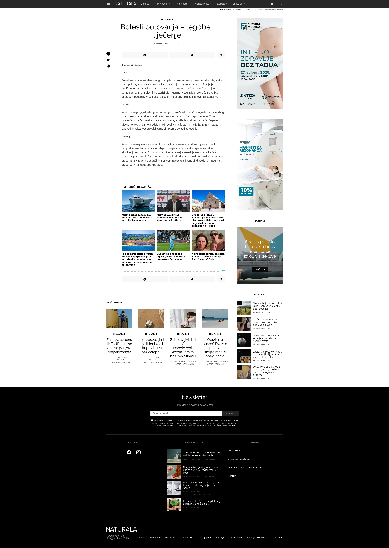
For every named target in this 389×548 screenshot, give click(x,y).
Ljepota (221, 3)
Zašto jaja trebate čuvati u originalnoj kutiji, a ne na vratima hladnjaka (267, 354)
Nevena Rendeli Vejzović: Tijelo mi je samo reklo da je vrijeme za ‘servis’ (202, 485)
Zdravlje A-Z (249, 9)
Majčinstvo (236, 537)
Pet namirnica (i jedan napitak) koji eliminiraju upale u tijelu (201, 502)
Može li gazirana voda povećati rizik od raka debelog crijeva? (265, 322)
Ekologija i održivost (257, 537)
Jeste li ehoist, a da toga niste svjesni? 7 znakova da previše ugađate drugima (266, 370)
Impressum (234, 450)
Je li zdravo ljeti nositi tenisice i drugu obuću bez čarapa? (151, 345)
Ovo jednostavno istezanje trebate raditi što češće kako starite (202, 454)
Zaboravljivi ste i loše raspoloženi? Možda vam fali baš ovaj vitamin (183, 347)
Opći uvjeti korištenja (239, 459)
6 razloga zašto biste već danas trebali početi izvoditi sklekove (260, 249)
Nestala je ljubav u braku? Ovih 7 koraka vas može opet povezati (267, 306)
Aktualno (278, 537)
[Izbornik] (108, 4)
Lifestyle (237, 3)
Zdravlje (145, 3)
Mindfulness (181, 3)
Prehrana (162, 3)
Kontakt (232, 476)
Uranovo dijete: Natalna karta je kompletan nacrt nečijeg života (266, 338)
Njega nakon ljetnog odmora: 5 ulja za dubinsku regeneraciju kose (200, 470)
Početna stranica (225, 9)
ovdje (232, 425)
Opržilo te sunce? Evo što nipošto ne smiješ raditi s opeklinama (215, 347)
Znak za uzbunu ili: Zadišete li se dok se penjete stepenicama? (119, 345)
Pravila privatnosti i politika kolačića (246, 467)
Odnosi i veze (202, 3)
